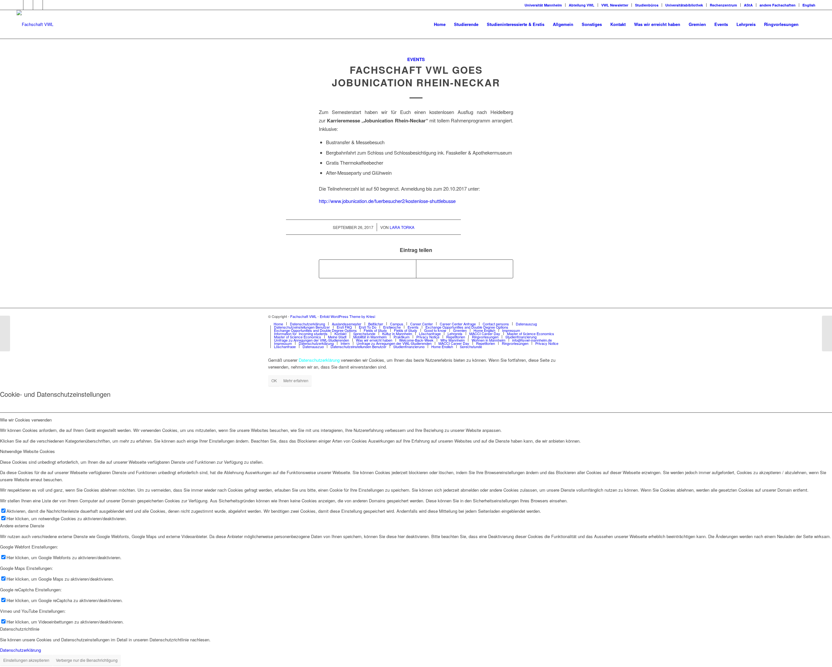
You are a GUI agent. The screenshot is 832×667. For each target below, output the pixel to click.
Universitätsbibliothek (684, 5)
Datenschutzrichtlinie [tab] (19, 629)
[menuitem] (440, 24)
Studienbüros (646, 5)
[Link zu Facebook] (18, 5)
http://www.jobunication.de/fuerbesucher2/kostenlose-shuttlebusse (387, 200)
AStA (748, 5)
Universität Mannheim (543, 5)
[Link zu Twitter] (28, 5)
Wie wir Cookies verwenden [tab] (26, 420)
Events (416, 59)
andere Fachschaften (778, 5)
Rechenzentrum (723, 5)
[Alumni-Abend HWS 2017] (827, 333)
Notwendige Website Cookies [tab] (27, 451)
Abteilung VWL (581, 5)
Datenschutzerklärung (20, 650)
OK (274, 380)
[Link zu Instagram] (38, 5)
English (808, 5)
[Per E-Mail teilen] (464, 269)
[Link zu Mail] (48, 5)
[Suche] (809, 24)
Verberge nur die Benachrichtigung (87, 660)
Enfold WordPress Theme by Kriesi (347, 316)
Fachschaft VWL (303, 316)
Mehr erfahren (295, 380)
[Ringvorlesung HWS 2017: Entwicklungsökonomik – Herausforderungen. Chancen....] (5, 333)
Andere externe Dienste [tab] (22, 525)
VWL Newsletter (614, 5)
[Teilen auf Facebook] (367, 269)
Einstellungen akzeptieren (26, 660)
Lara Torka (402, 227)
